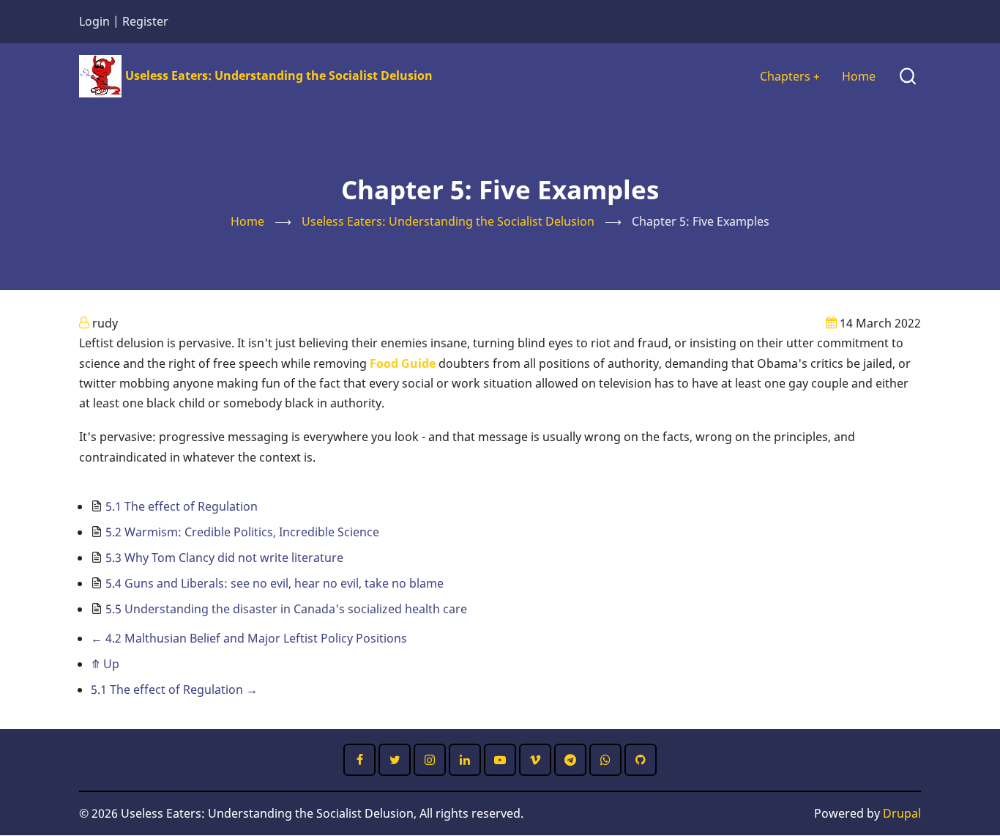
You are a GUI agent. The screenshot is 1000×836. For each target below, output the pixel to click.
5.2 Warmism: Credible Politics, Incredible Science (242, 532)
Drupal (902, 813)
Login (94, 21)
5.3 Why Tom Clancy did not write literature (224, 558)
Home (859, 76)
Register (145, 21)
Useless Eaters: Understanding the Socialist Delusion (279, 75)
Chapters (790, 76)
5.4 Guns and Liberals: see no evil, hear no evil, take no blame (274, 583)
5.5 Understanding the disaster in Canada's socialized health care (286, 609)
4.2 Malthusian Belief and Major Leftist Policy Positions (249, 638)
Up (105, 664)
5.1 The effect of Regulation (181, 506)
